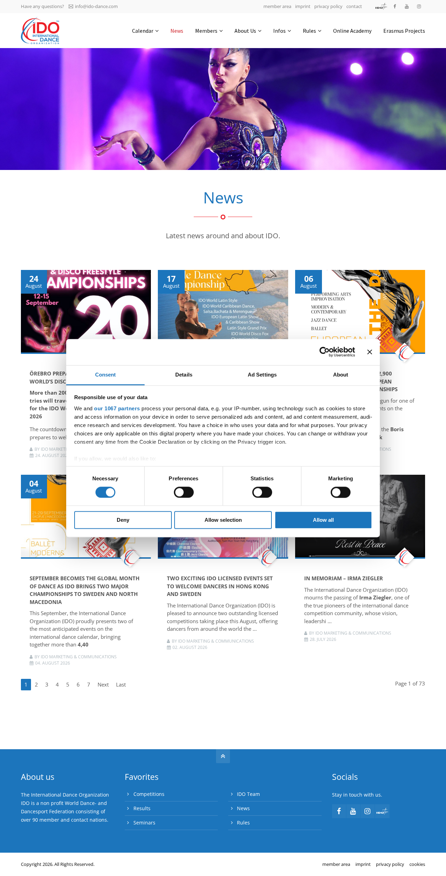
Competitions (148, 794)
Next (103, 684)
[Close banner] (369, 351)
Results (142, 808)
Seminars (144, 822)
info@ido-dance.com (96, 6)
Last (121, 684)
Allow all (323, 520)
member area (277, 6)
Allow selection (223, 520)
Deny (123, 520)
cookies (417, 864)
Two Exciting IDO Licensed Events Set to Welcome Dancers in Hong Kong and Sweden (220, 586)
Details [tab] (183, 375)
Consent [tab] (105, 375)
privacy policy (328, 6)
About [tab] (340, 375)
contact (354, 6)
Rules (243, 822)
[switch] (184, 492)
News (243, 808)
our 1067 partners (117, 408)
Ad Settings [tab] (262, 375)
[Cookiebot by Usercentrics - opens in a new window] (324, 352)
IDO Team (248, 794)
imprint (302, 6)
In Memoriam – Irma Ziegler (343, 578)
